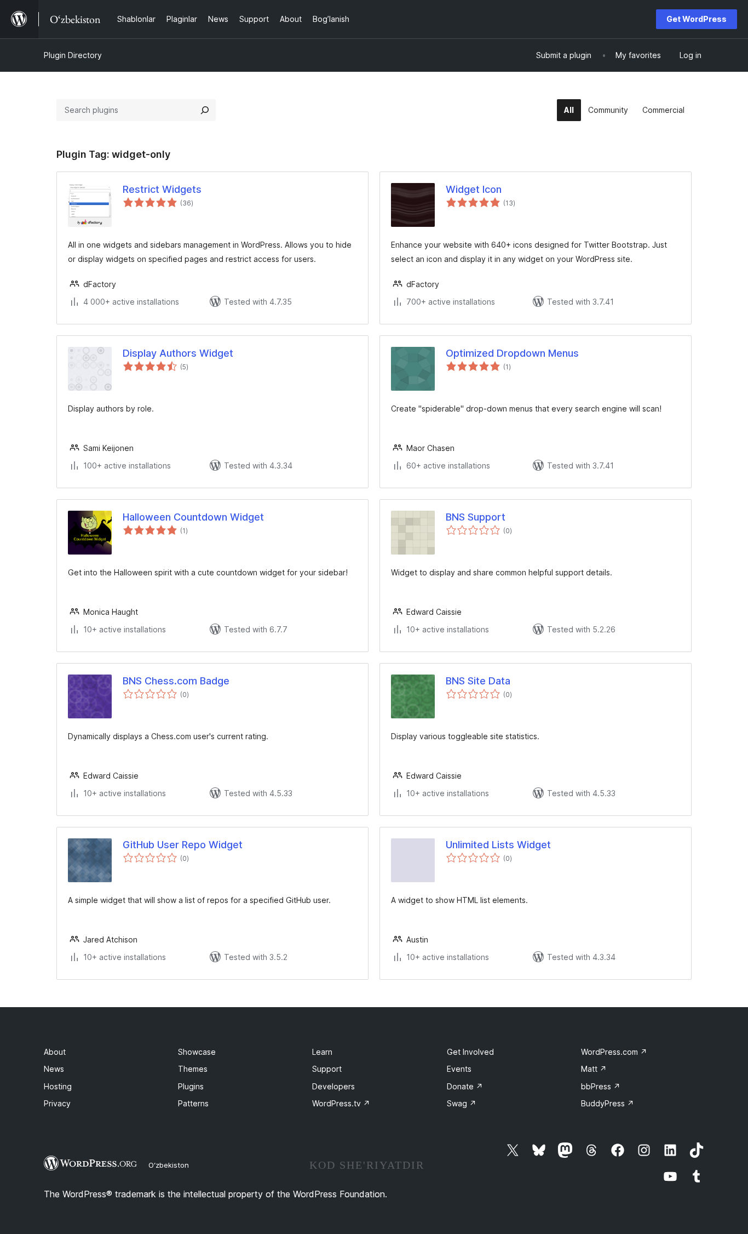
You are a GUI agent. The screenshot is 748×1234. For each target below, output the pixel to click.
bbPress (600, 1086)
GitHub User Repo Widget (183, 844)
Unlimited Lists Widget (498, 844)
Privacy (57, 1103)
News (54, 1068)
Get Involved (470, 1051)
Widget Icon (474, 189)
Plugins (191, 1086)
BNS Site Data (478, 681)
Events (459, 1068)
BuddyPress (607, 1103)
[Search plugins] (205, 110)
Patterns (193, 1103)
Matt (594, 1068)
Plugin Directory (73, 55)
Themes (193, 1068)
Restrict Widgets (162, 189)
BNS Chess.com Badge (176, 681)
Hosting (58, 1086)
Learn (322, 1051)
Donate (465, 1086)
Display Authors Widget (178, 353)
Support (327, 1068)
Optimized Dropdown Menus (512, 353)
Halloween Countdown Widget (193, 517)
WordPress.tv (341, 1103)
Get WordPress (696, 19)
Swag (461, 1103)
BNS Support (475, 517)
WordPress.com (614, 1051)
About (55, 1051)
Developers (333, 1086)
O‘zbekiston (168, 1165)
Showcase (197, 1051)
